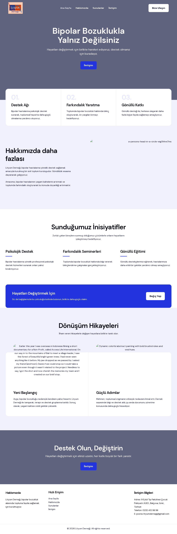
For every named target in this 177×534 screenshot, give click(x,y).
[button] (159, 8)
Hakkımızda (82, 8)
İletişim (113, 8)
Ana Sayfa (65, 8)
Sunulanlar (98, 8)
